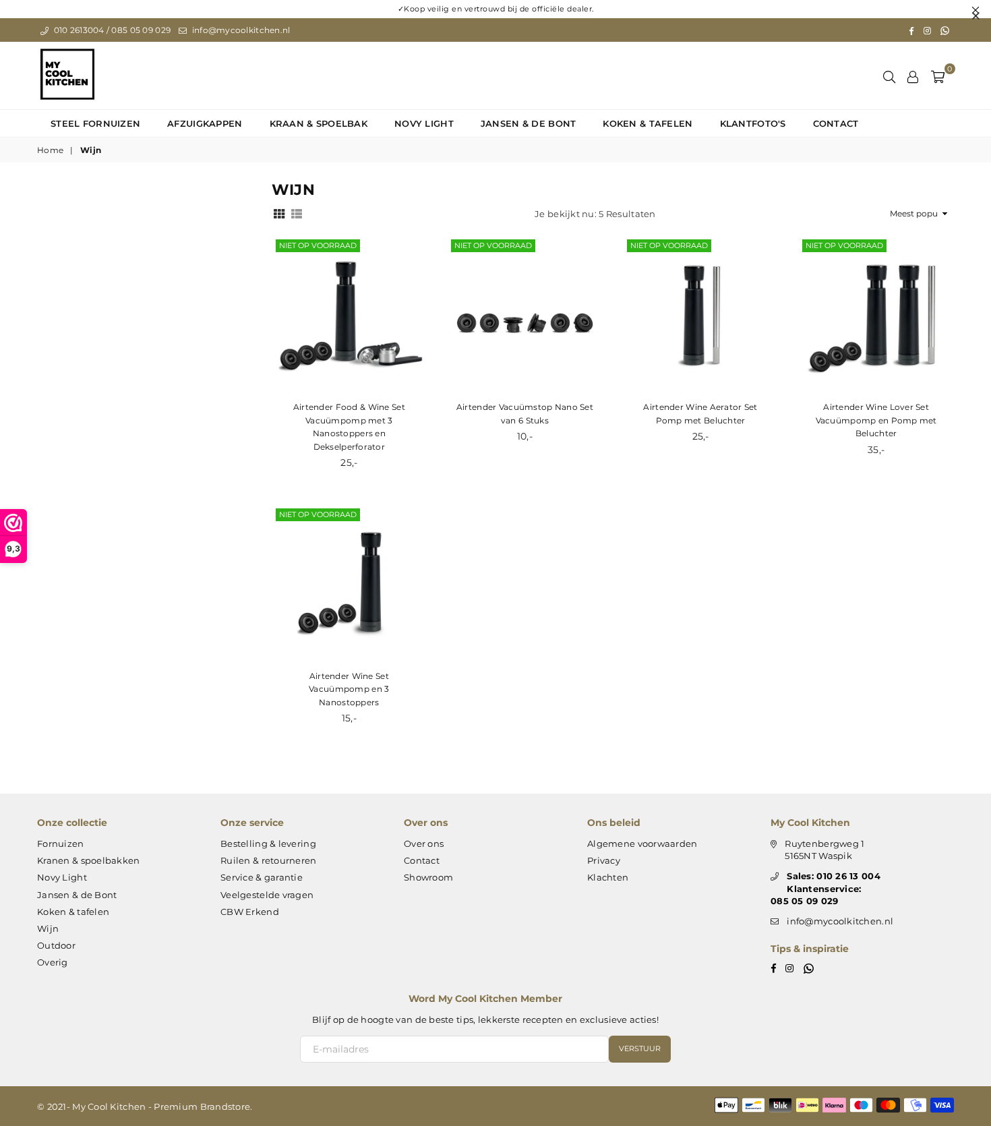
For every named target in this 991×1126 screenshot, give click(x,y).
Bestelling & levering (268, 843)
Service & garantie (261, 877)
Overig (52, 962)
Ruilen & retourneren (268, 860)
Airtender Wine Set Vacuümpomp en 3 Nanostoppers (349, 689)
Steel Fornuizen (95, 123)
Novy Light (424, 123)
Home (50, 150)
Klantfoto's (753, 123)
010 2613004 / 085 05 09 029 (111, 30)
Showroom (428, 877)
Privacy (603, 860)
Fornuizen (60, 843)
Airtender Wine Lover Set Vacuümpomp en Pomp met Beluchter (876, 420)
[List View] (296, 213)
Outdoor (56, 945)
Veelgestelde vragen (266, 894)
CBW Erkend (249, 911)
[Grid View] (279, 213)
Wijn (48, 928)
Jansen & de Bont (528, 123)
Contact (836, 123)
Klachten (607, 877)
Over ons (424, 843)
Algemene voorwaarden (642, 843)
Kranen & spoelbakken (88, 860)
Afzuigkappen (204, 123)
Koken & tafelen (647, 123)
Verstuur (640, 1048)
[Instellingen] (912, 75)
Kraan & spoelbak (318, 123)
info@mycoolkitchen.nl (239, 30)
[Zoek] (889, 75)
